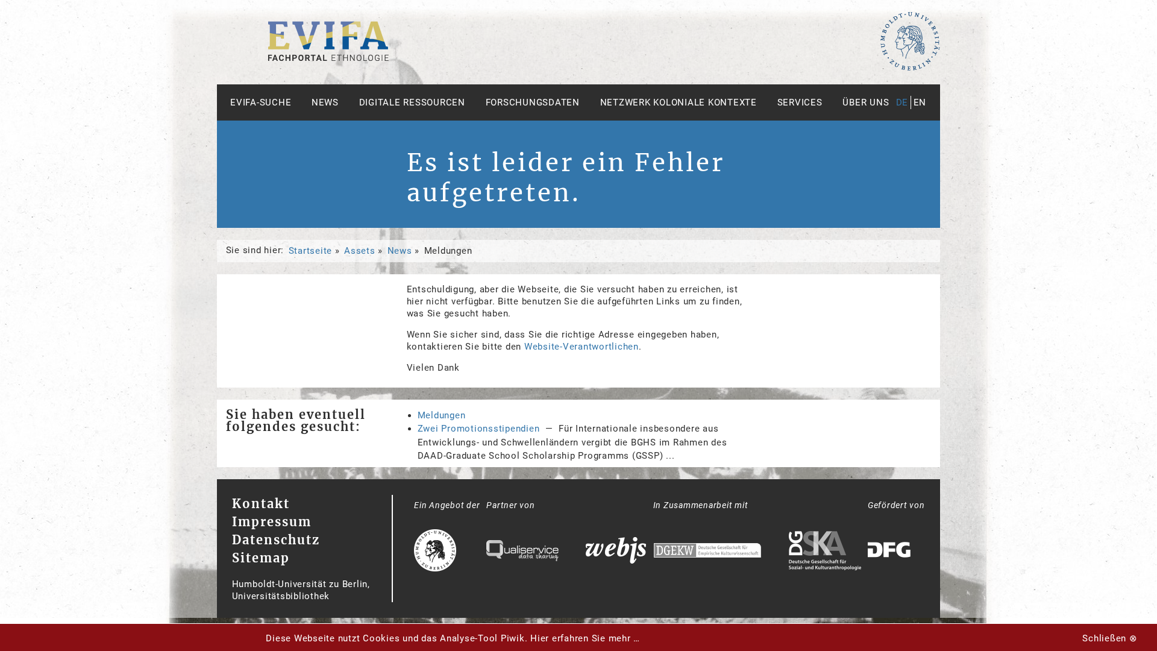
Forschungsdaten (533, 102)
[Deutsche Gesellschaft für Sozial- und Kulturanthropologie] (825, 552)
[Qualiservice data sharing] (522, 552)
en (920, 102)
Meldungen (442, 415)
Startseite (311, 250)
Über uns (865, 102)
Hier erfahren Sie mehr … (585, 638)
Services (800, 102)
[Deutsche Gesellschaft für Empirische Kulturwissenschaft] (707, 551)
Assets (359, 250)
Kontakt (261, 503)
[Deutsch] (328, 57)
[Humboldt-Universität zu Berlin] (910, 68)
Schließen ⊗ (1109, 638)
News (325, 102)
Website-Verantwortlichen (581, 346)
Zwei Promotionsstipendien (479, 428)
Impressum (272, 521)
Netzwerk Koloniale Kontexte (678, 102)
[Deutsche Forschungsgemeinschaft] (891, 552)
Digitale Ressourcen (412, 102)
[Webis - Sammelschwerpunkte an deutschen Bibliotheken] (616, 552)
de (902, 102)
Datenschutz (276, 539)
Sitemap (261, 557)
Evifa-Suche (260, 102)
